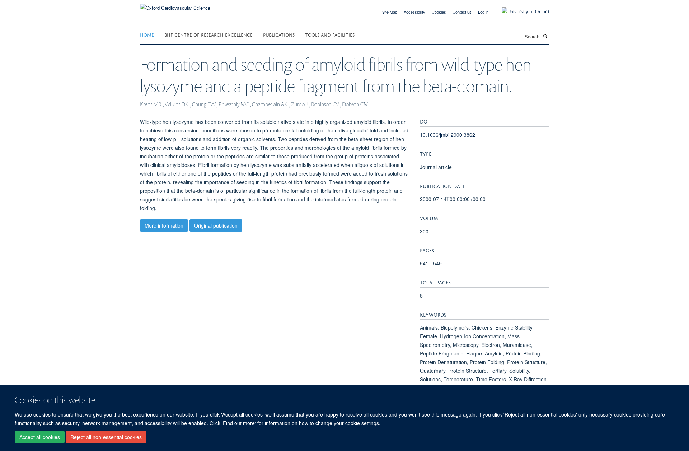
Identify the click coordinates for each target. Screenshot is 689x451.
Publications (279, 34)
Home (147, 34)
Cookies (439, 12)
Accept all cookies (39, 437)
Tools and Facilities (330, 34)
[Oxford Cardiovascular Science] (175, 5)
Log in (483, 12)
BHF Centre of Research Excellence (208, 34)
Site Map (389, 12)
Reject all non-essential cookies (106, 437)
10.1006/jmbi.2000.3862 (447, 134)
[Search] (545, 36)
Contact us (462, 12)
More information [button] (164, 225)
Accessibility (414, 12)
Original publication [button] (216, 225)
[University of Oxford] (520, 11)
